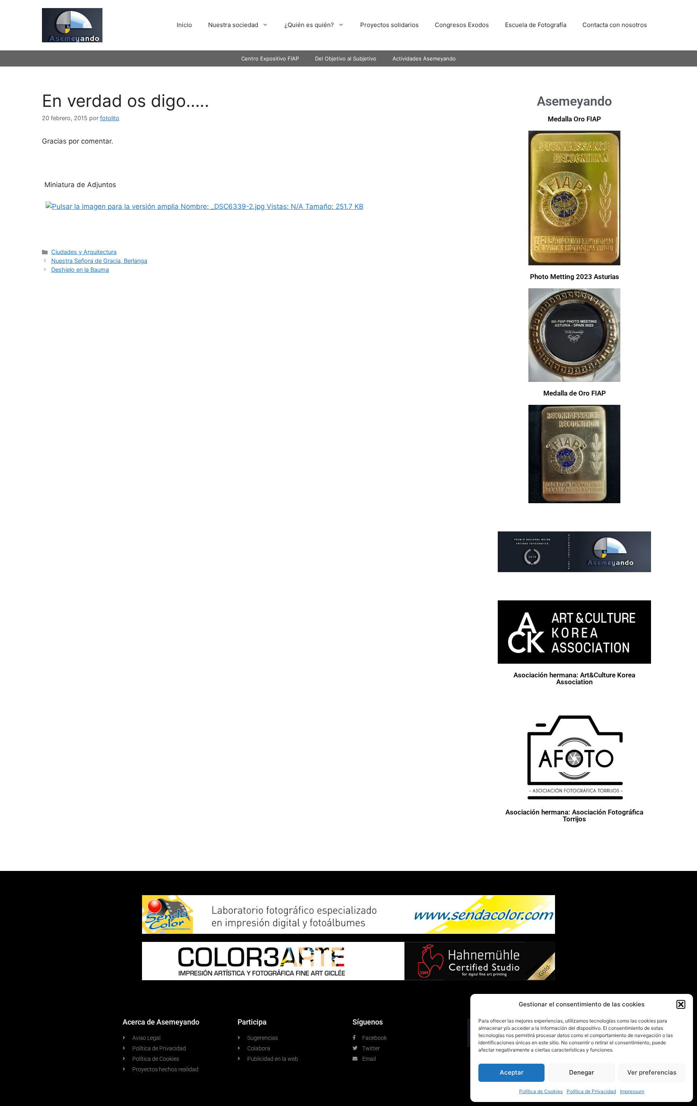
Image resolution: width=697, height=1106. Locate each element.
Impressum (632, 1091)
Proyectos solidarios (389, 25)
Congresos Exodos (462, 25)
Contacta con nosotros (614, 25)
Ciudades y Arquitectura (84, 251)
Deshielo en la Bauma (80, 269)
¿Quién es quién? (309, 25)
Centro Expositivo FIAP (270, 58)
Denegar (581, 1072)
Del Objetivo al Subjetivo (345, 58)
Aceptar (512, 1072)
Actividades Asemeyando (424, 58)
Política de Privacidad (591, 1091)
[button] (681, 1004)
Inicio (184, 25)
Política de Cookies (541, 1091)
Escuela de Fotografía (535, 25)
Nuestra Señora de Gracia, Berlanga (99, 260)
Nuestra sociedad (233, 25)
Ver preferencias (651, 1072)
